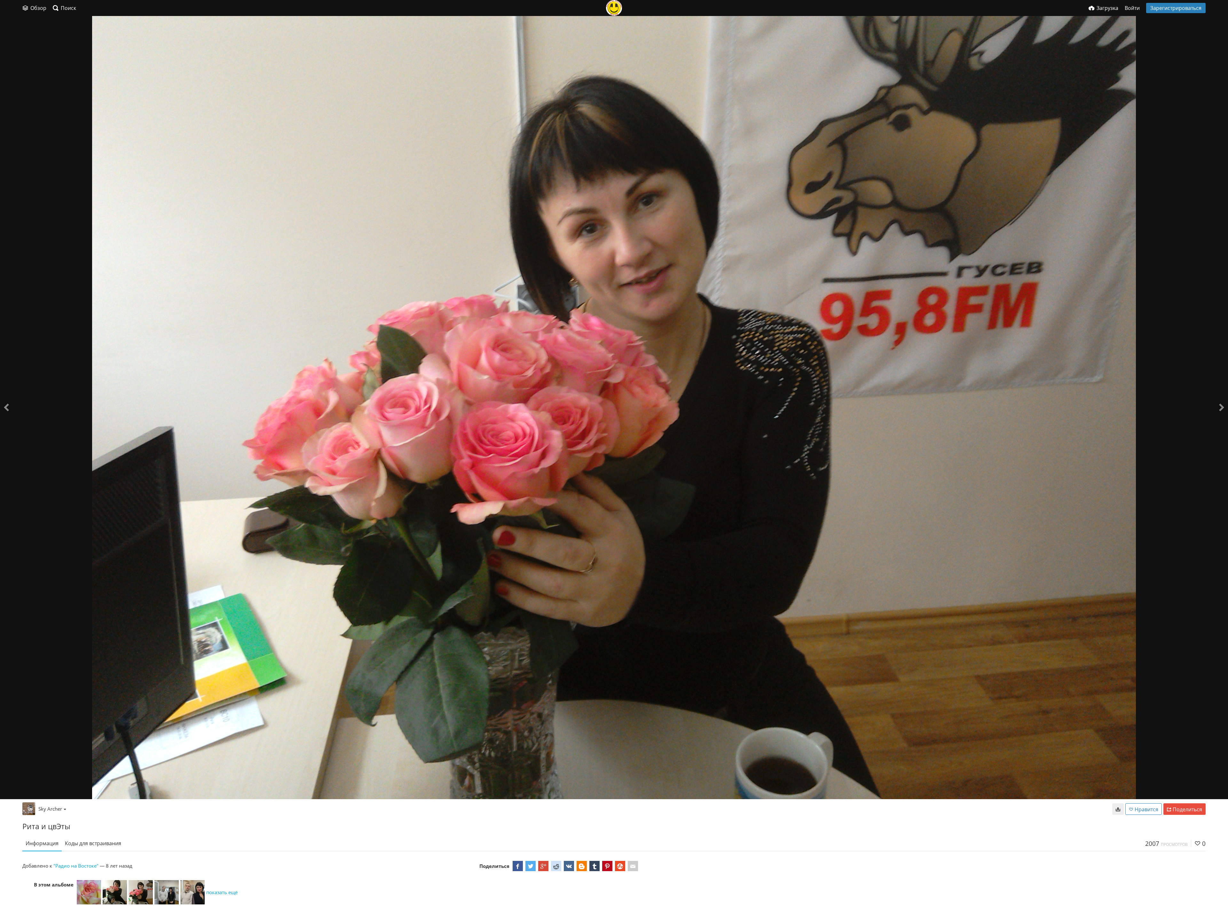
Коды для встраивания (93, 843)
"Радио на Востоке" (75, 865)
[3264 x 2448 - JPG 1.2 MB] (1118, 809)
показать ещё (222, 892)
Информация (42, 843)
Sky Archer (50, 809)
